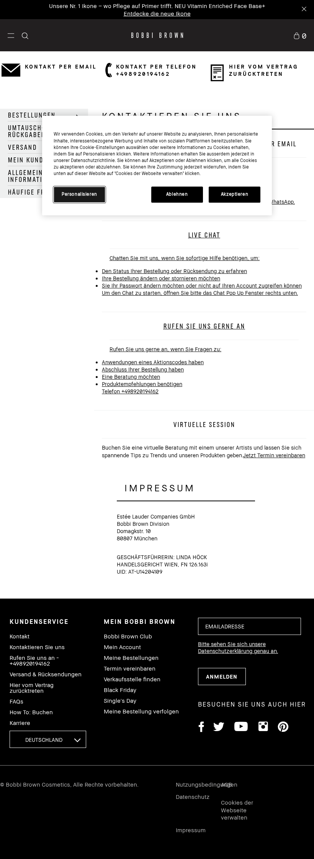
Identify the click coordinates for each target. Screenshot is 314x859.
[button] (11, 35)
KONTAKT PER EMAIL (60, 66)
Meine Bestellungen (131, 658)
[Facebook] (201, 727)
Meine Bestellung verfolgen (141, 711)
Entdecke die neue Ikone (157, 13)
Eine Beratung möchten (131, 376)
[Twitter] (219, 727)
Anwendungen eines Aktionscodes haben (153, 362)
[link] (299, 35)
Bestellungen (32, 114)
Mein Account (122, 647)
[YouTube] (241, 727)
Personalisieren (79, 194)
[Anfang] (290, 652)
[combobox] (48, 739)
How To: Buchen (31, 712)
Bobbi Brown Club (128, 636)
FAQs (16, 701)
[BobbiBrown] (157, 35)
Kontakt (19, 636)
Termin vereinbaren (129, 668)
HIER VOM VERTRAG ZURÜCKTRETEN (263, 70)
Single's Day (120, 701)
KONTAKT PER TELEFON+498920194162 (156, 70)
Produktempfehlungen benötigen (142, 384)
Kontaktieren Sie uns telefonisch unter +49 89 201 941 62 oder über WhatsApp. (198, 229)
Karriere (20, 723)
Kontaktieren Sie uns (37, 647)
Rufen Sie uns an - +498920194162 (34, 660)
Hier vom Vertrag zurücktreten (32, 688)
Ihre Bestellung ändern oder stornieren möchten (161, 278)
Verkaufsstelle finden (132, 679)
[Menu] (11, 35)
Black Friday (120, 690)
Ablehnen (177, 194)
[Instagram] (262, 727)
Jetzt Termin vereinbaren (274, 455)
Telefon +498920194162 (130, 391)
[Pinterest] (282, 727)
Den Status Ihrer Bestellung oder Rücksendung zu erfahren (174, 271)
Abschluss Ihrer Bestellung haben (143, 369)
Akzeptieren (234, 194)
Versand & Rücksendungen (46, 674)
